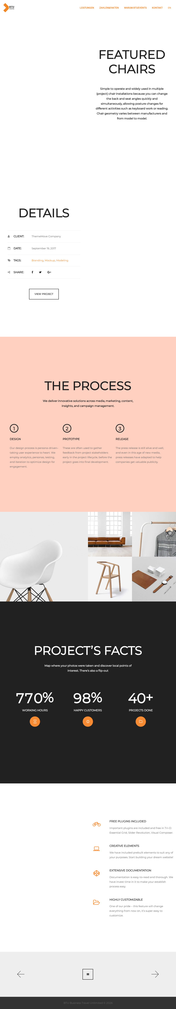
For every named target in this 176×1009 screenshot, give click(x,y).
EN (169, 7)
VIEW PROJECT (44, 294)
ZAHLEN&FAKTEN (109, 7)
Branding (37, 260)
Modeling (62, 260)
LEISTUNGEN (87, 7)
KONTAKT (157, 7)
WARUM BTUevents (135, 7)
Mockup (50, 260)
